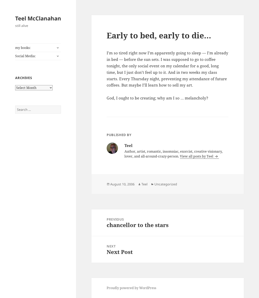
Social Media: (25, 56)
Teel (144, 184)
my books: (23, 47)
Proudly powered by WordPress (131, 288)
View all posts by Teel (197, 156)
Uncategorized (165, 184)
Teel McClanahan (38, 18)
